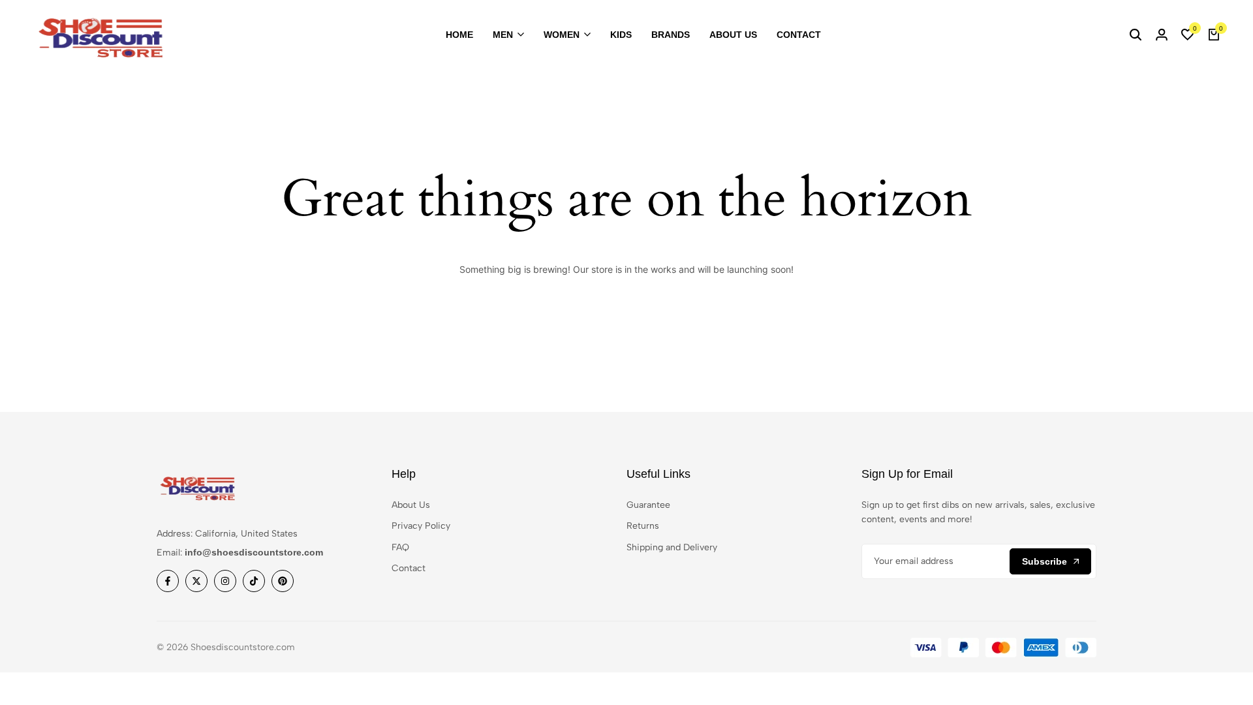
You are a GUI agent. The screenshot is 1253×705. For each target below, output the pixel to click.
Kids (621, 34)
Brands (670, 34)
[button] (1188, 35)
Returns (642, 525)
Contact (799, 34)
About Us (733, 34)
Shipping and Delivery (671, 547)
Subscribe (1044, 561)
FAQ (400, 547)
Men (503, 34)
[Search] (1135, 35)
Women (562, 34)
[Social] (168, 581)
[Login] (1162, 35)
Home (459, 34)
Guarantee (648, 504)
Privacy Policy (421, 525)
